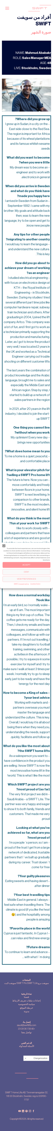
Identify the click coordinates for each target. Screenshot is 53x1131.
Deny (26, 572)
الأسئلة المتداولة (26, 1046)
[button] (4, 545)
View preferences (26, 579)
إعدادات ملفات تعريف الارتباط (26, 1000)
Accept (26, 565)
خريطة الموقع (26, 1008)
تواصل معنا (26, 1032)
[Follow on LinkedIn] (23, 1111)
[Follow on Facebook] (33, 1111)
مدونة (26, 1011)
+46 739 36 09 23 (26, 1029)
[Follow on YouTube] (19, 1111)
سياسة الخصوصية (26, 1004)
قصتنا (26, 997)
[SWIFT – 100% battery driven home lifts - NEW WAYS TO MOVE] (32, 8)
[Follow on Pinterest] (26, 1111)
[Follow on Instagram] (30, 1111)
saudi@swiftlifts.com (26, 1025)
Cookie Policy (35, 583)
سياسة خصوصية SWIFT (21, 583)
